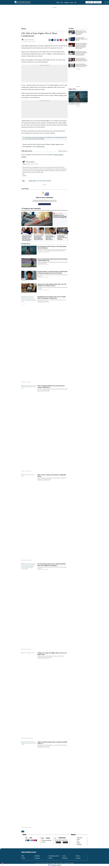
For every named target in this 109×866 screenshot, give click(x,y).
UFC (62, 54)
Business (50, 858)
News (62, 2)
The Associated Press (30, 161)
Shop (75, 2)
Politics (22, 856)
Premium (58, 2)
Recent (32, 164)
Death (30, 181)
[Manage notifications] (2, 863)
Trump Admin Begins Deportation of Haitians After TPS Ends (81, 39)
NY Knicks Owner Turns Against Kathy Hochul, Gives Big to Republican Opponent (81, 59)
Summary (25, 164)
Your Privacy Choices (55, 865)
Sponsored (78, 858)
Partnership (78, 842)
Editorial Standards (79, 837)
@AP (23, 173)
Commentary (66, 2)
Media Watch (65, 858)
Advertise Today (40, 146)
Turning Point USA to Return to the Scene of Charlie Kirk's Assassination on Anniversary (51, 297)
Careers (78, 841)
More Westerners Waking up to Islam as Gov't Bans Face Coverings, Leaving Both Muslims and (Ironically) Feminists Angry (81, 46)
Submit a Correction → (63, 150)
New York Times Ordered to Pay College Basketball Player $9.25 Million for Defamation (51, 564)
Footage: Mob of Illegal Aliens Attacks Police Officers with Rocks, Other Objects (82, 65)
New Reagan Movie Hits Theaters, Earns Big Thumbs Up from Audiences (77, 103)
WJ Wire (48, 181)
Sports (34, 181)
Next (23, 831)
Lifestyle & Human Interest (54, 856)
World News (37, 856)
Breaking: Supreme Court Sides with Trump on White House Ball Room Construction (81, 32)
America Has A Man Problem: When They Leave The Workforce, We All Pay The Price (51, 284)
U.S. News (39, 181)
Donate (71, 2)
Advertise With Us (79, 844)
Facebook (24, 175)
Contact (36, 164)
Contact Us (78, 839)
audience (61, 95)
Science (64, 856)
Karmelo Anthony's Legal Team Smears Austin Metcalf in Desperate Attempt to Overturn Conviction (81, 53)
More (29, 164)
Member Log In (97, 2)
